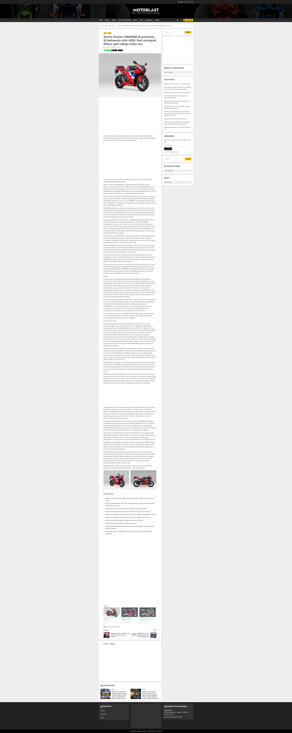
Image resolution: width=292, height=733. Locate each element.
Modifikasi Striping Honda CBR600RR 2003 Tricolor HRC (146, 618)
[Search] (182, 20)
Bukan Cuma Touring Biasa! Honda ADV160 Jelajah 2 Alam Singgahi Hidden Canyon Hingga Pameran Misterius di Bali (150, 695)
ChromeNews (150, 731)
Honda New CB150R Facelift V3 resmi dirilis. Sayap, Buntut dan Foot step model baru (177, 123)
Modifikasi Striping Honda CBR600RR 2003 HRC (127, 618)
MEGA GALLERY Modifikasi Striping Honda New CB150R (124, 520)
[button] (116, 480)
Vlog (141, 20)
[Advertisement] (129, 117)
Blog (105, 33)
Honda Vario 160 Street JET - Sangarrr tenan (177, 84)
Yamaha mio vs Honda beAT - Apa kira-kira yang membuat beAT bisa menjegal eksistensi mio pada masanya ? (177, 113)
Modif (106, 20)
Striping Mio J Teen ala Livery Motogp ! (175, 119)
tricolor (118, 627)
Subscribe (189, 20)
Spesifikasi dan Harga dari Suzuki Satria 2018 (177, 92)
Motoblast (107, 47)
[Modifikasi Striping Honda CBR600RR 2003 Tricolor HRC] (147, 612)
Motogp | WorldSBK (125, 20)
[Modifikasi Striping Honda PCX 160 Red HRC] (111, 612)
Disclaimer (103, 714)
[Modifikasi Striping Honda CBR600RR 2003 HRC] (129, 612)
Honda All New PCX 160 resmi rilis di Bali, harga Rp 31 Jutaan (126, 508)
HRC (114, 627)
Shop (134, 20)
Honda (109, 33)
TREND (101, 20)
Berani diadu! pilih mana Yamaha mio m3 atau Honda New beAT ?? (128, 517)
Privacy (157, 20)
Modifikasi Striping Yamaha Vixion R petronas (120, 523)
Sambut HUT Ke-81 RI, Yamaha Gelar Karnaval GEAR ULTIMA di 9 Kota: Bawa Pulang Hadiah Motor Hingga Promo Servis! (119, 696)
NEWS (113, 20)
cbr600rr (109, 627)
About (102, 717)
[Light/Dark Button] (178, 20)
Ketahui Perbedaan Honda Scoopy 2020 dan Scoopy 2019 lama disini (128, 511)
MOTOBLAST (146, 10)
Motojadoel (149, 20)
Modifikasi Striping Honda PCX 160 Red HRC (111, 618)
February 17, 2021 (116, 47)
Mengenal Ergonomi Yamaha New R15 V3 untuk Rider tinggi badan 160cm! (130, 514)
